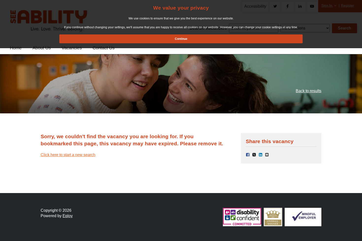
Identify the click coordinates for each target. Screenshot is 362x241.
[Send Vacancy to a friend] (267, 154)
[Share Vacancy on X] (254, 154)
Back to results (308, 91)
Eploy (68, 216)
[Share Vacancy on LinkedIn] (261, 154)
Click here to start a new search (68, 155)
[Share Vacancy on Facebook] (248, 154)
